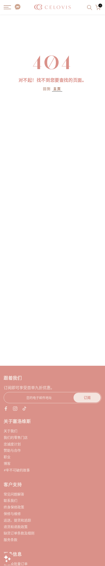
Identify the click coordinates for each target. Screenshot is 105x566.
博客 (7, 463)
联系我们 (10, 500)
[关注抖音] (24, 408)
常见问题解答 (14, 494)
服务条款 (10, 540)
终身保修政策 (14, 507)
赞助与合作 (12, 450)
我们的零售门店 (16, 437)
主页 (57, 89)
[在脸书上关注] (6, 408)
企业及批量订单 (16, 564)
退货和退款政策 (16, 527)
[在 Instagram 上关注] (15, 408)
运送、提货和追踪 (17, 520)
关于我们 (10, 431)
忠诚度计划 (12, 444)
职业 (7, 457)
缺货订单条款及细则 (19, 533)
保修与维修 (12, 513)
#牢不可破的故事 (17, 470)
